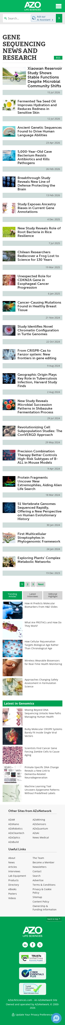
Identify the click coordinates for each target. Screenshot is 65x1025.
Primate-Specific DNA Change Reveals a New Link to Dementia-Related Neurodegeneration (42, 772)
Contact (37, 871)
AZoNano (13, 824)
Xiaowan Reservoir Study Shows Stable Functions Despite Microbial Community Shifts (45, 77)
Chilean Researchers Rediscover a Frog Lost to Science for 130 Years (38, 256)
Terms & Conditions (44, 884)
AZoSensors (39, 824)
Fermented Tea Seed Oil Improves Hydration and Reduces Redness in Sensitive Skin (37, 107)
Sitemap (37, 897)
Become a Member (43, 862)
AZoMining (39, 819)
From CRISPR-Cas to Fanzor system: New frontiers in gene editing (37, 354)
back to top (53, 918)
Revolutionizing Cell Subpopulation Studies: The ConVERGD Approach (40, 431)
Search (37, 875)
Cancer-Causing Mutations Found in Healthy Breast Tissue (39, 306)
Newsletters (39, 866)
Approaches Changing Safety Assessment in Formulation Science (41, 683)
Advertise (38, 880)
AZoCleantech (16, 833)
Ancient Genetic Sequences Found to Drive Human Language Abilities (40, 131)
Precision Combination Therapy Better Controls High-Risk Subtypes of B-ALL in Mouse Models (38, 457)
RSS (58, 57)
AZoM (11, 819)
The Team (38, 858)
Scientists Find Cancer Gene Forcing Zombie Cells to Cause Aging (42, 752)
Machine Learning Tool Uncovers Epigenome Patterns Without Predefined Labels (42, 790)
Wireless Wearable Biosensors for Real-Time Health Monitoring (43, 662)
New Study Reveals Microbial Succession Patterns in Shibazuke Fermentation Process (35, 406)
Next (41, 584)
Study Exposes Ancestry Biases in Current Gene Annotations (37, 208)
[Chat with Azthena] (56, 1018)
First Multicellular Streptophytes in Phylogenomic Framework (39, 537)
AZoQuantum (40, 828)
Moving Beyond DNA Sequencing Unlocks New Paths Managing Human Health (43, 713)
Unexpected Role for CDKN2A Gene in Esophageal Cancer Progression (34, 281)
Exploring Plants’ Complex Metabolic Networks (39, 560)
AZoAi (36, 833)
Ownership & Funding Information (45, 907)
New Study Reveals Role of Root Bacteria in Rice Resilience (39, 232)
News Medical (41, 837)
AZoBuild (13, 842)
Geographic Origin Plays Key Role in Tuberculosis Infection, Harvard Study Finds (37, 380)
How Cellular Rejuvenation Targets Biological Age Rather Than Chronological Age (42, 645)
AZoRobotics (15, 828)
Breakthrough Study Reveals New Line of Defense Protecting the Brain (36, 183)
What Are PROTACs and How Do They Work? (43, 624)
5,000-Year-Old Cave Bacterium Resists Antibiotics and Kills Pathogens (35, 157)
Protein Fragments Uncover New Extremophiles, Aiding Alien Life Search (40, 483)
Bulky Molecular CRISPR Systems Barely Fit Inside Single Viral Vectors (43, 732)
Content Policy (41, 901)
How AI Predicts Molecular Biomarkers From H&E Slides (41, 605)
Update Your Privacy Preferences (34, 1014)
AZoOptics (14, 837)
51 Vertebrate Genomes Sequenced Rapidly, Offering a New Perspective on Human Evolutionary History (40, 511)
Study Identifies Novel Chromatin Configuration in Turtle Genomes (38, 330)
